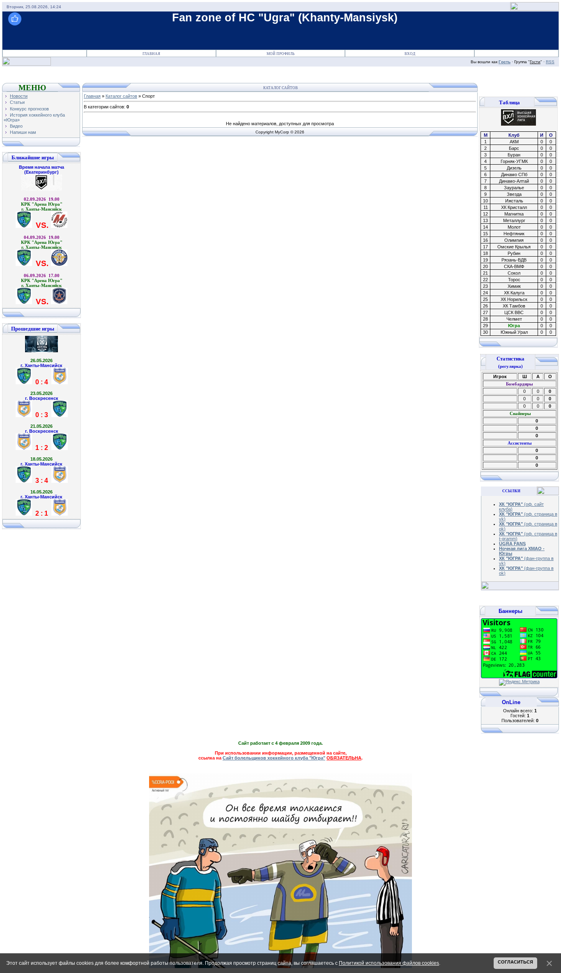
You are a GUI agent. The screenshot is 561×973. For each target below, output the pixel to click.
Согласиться (515, 961)
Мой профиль (280, 54)
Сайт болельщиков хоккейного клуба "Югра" (274, 757)
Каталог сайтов (121, 96)
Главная (151, 54)
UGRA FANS (512, 543)
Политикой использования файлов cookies (389, 963)
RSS (550, 62)
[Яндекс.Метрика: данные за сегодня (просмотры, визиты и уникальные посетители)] (519, 682)
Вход (410, 54)
